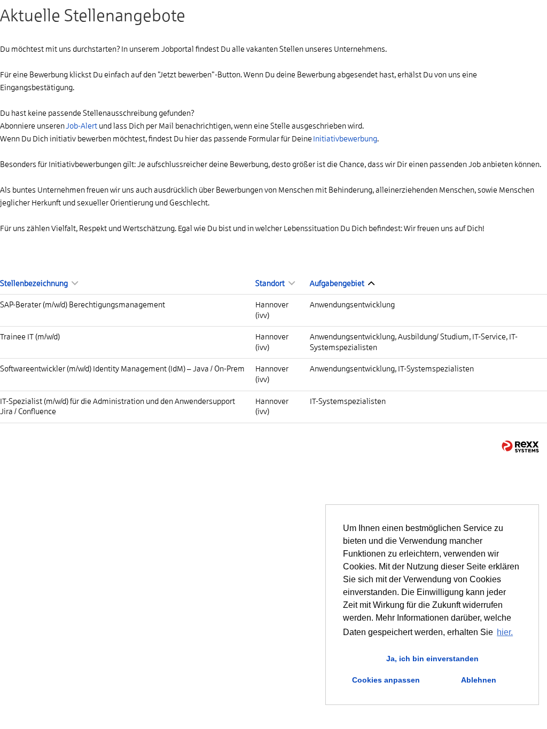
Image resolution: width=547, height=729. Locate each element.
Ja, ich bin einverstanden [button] (432, 658)
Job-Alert (81, 126)
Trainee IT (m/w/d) (30, 336)
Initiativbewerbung (345, 138)
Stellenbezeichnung (34, 283)
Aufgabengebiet (337, 283)
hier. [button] (505, 632)
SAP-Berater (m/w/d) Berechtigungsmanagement (82, 304)
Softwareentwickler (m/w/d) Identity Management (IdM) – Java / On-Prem (122, 368)
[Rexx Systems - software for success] (520, 446)
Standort (270, 283)
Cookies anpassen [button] (386, 680)
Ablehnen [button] (478, 680)
